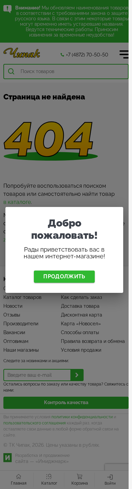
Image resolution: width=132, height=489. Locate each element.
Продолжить (64, 276)
